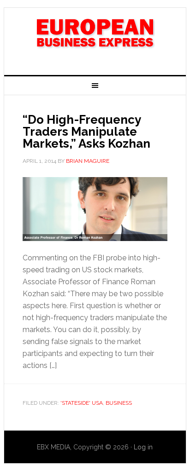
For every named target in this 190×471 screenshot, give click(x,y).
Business (119, 403)
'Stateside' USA (81, 403)
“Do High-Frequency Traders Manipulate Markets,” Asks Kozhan (86, 131)
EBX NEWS (95, 37)
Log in (143, 447)
